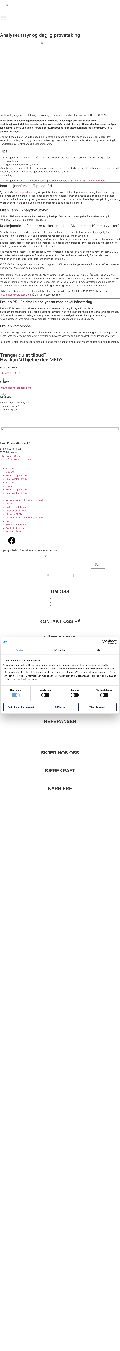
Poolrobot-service (16, 510)
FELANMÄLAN (14, 514)
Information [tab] (60, 650)
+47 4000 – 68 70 (10, 372)
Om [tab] (99, 650)
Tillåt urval (60, 707)
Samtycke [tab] (21, 650)
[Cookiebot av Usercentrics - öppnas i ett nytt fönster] (104, 641)
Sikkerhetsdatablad (16, 507)
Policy (9, 503)
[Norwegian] (97, 565)
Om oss (10, 471)
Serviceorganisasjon (17, 475)
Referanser (60, 721)
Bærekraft (60, 770)
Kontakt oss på (60, 621)
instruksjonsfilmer (24, 192)
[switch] (45, 695)
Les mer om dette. (97, 180)
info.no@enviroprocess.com (15, 294)
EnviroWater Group (16, 478)
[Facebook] (11, 540)
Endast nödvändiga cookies (22, 707)
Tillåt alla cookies (98, 707)
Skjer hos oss (60, 752)
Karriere (10, 468)
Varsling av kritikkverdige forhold (24, 500)
